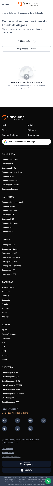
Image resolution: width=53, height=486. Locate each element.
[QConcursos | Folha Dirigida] (28, 4)
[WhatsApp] (30, 428)
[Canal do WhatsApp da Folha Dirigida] (48, 481)
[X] (17, 420)
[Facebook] (4, 420)
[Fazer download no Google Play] (26, 464)
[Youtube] (30, 420)
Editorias (12, 13)
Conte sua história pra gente (15, 413)
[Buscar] (48, 4)
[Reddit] (4, 428)
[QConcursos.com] (13, 117)
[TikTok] (17, 428)
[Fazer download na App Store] (26, 470)
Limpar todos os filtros (26, 49)
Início (4, 13)
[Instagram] (43, 420)
